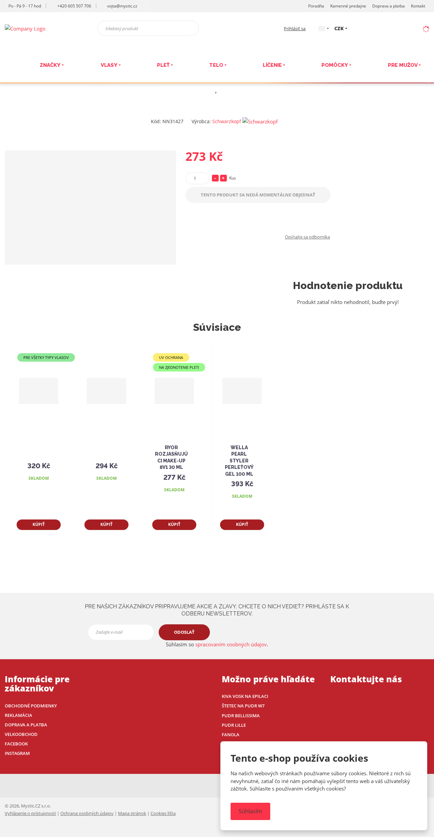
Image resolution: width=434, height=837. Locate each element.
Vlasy (109, 65)
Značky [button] (50, 65)
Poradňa (316, 6)
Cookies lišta (163, 813)
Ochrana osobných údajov (87, 813)
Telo (216, 65)
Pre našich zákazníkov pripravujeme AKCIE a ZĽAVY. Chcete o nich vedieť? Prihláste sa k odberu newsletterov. (217, 610)
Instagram (17, 753)
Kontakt (418, 6)
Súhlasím (250, 811)
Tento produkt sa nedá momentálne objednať (258, 195)
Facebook (16, 744)
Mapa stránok (132, 813)
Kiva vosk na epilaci (245, 696)
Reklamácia (18, 715)
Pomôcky (334, 65)
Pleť (163, 65)
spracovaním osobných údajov (231, 644)
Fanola (230, 734)
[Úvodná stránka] (25, 27)
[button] (321, 28)
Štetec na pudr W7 (243, 706)
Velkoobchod (21, 734)
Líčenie (272, 65)
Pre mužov (403, 65)
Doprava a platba (388, 6)
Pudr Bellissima (241, 715)
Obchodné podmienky (31, 706)
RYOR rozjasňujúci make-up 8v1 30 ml (171, 457)
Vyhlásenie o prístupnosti (30, 813)
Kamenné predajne (348, 6)
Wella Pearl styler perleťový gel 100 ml (239, 461)
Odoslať (184, 632)
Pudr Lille (234, 725)
